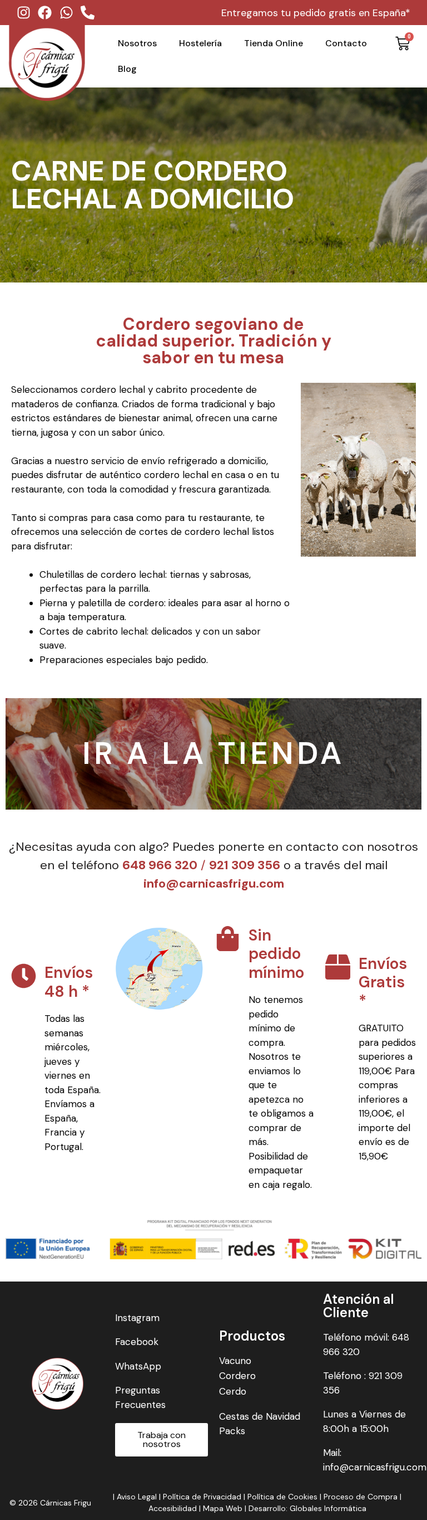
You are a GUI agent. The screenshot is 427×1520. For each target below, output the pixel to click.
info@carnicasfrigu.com (213, 883)
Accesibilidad (173, 1508)
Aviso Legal (137, 1497)
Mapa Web (222, 1508)
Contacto (346, 43)
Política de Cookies (282, 1497)
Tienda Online (273, 43)
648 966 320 (159, 865)
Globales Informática (328, 1508)
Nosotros (137, 43)
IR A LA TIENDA (213, 753)
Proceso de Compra (361, 1497)
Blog (127, 69)
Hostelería (200, 43)
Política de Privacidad (202, 1497)
